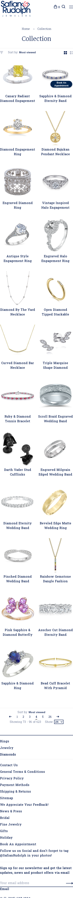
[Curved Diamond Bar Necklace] (17, 344)
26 (50, 718)
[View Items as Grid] (65, 54)
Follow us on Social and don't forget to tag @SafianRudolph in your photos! (34, 854)
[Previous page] (10, 718)
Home (26, 30)
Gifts (4, 832)
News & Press (11, 812)
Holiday (6, 839)
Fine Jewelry (11, 825)
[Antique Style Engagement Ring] (17, 237)
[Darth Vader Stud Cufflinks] (17, 450)
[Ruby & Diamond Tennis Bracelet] (17, 397)
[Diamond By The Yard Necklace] (17, 290)
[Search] (63, 7)
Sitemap (6, 799)
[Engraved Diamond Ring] (17, 183)
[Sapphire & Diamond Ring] (17, 664)
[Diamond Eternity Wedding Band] (17, 504)
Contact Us (9, 766)
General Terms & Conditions (22, 773)
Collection (44, 30)
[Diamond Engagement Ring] (17, 130)
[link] (8, 755)
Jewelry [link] (6, 749)
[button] (68, 884)
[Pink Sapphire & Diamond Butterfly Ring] (17, 610)
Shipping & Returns (15, 792)
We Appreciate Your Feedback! (24, 806)
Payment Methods (14, 786)
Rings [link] (4, 742)
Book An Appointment (18, 845)
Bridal (5, 819)
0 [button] (59, 7)
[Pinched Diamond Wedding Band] (17, 557)
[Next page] (57, 718)
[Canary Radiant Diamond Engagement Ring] (17, 77)
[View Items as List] (71, 54)
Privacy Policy (12, 779)
